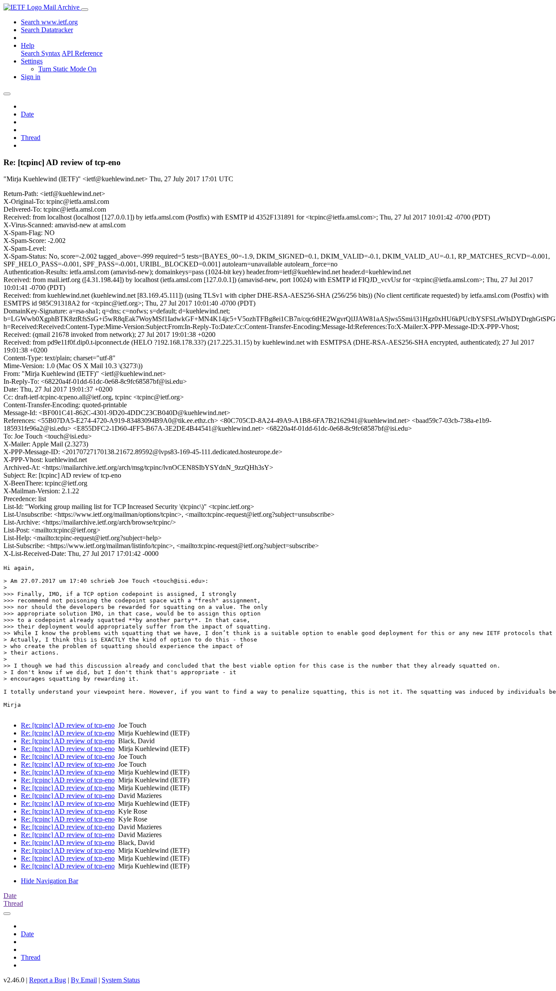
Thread (30, 137)
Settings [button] (32, 61)
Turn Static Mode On (67, 69)
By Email (84, 980)
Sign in (30, 76)
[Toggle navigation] (84, 9)
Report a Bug (47, 980)
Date (27, 114)
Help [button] (27, 45)
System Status (121, 980)
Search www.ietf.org (49, 22)
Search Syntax (40, 53)
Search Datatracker (47, 29)
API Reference (82, 53)
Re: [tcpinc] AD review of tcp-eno (68, 725)
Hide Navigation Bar (49, 881)
